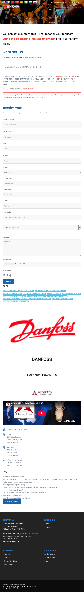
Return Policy (8, 564)
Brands (52, 8)
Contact (78, 8)
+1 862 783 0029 (76, 2)
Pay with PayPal (11, 502)
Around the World (49, 557)
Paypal (46, 561)
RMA (73, 8)
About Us (58, 8)
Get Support (66, 8)
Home (47, 8)
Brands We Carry (49, 554)
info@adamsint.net (60, 2)
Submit (8, 281)
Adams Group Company (17, 584)
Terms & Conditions (10, 561)
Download (6, 89)
